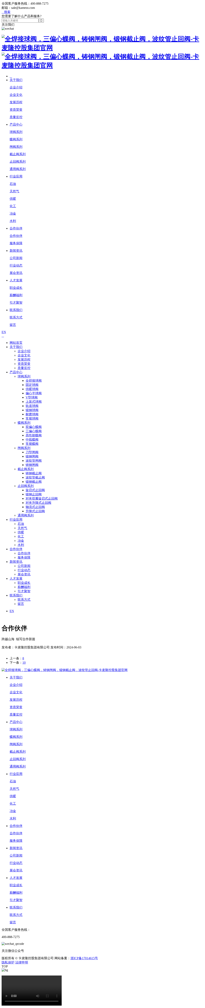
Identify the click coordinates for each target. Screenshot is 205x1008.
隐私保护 (8, 962)
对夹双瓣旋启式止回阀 (42, 498)
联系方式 (16, 317)
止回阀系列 (18, 161)
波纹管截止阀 (35, 477)
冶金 (13, 213)
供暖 (13, 198)
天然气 (14, 191)
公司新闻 (16, 258)
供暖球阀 (32, 389)
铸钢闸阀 (32, 464)
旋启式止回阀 (35, 490)
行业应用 (16, 176)
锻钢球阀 (32, 410)
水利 (13, 221)
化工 (13, 206)
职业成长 (16, 287)
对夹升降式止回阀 (38, 502)
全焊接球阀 (34, 380)
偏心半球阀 (34, 393)
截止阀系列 (18, 154)
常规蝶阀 (32, 443)
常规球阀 (32, 418)
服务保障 (16, 243)
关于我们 (16, 80)
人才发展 (16, 280)
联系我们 (16, 310)
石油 (13, 184)
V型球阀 (32, 397)
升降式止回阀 (35, 511)
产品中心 (16, 124)
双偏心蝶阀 (34, 427)
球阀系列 (16, 132)
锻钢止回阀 (34, 494)
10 (24, 662)
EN (4, 332)
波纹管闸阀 (34, 460)
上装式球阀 (34, 401)
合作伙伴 (16, 228)
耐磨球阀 (32, 414)
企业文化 (16, 94)
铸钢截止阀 (34, 473)
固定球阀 (32, 384)
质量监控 (16, 117)
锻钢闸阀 (32, 456)
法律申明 (21, 962)
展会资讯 (16, 273)
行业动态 (16, 265)
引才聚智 (16, 302)
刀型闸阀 (32, 452)
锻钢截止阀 (34, 481)
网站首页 (16, 342)
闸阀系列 (16, 146)
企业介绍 (16, 87)
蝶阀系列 (16, 139)
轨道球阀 (32, 406)
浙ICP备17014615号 (84, 958)
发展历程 (16, 102)
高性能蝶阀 (34, 435)
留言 (13, 325)
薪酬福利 (16, 295)
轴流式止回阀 (35, 507)
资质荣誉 (16, 109)
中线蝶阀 (32, 439)
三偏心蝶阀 (34, 431)
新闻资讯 (16, 250)
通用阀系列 (18, 169)
